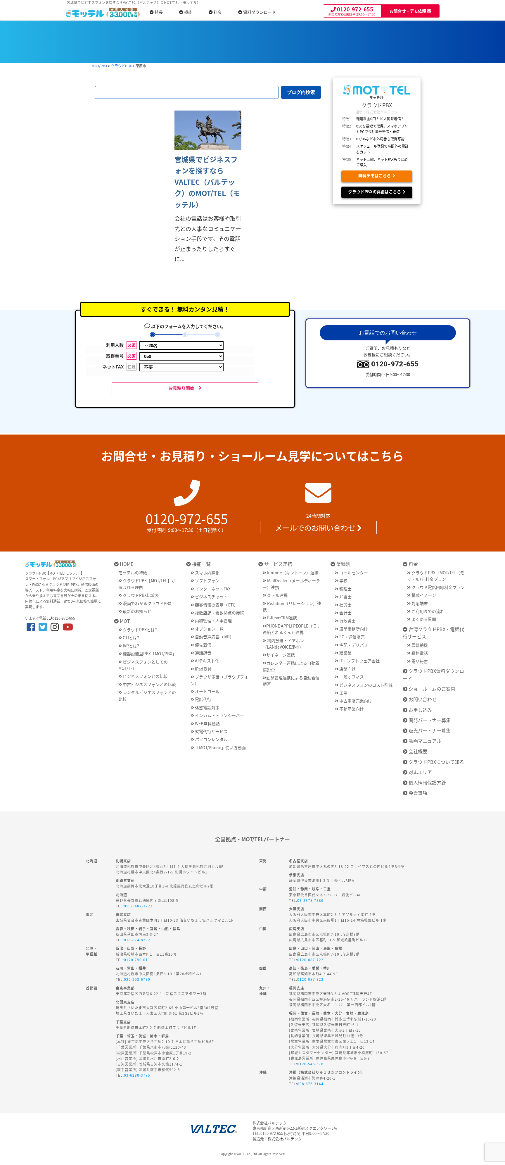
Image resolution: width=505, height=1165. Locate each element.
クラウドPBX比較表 (140, 595)
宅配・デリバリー (355, 645)
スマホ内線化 (206, 572)
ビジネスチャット (211, 596)
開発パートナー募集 (429, 719)
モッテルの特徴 (132, 572)
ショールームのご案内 (431, 688)
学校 (342, 580)
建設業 (345, 653)
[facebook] (31, 626)
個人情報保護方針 (426, 782)
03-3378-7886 (310, 900)
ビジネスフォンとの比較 (145, 676)
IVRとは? (130, 646)
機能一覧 (201, 563)
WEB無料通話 (207, 723)
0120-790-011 (137, 959)
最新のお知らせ (136, 611)
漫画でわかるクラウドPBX (146, 603)
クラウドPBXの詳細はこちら (375, 191)
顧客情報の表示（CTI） (216, 605)
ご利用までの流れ (427, 611)
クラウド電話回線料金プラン (438, 587)
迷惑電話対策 (206, 707)
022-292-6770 (137, 979)
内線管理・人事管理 (213, 620)
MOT (124, 620)
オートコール (206, 691)
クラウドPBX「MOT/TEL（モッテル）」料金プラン (435, 576)
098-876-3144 (310, 1083)
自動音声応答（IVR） (214, 637)
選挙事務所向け (353, 629)
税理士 (345, 589)
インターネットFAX (212, 589)
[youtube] (68, 626)
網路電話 (419, 653)
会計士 (345, 613)
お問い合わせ (422, 699)
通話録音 (202, 653)
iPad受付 (203, 669)
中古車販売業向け (355, 701)
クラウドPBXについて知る (435, 761)
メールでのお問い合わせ (316, 527)
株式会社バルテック (285, 1138)
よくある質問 (423, 619)
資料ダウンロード (259, 12)
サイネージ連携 (280, 655)
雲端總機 (419, 645)
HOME (126, 563)
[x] (43, 626)
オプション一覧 (209, 629)
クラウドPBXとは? (139, 630)
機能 (187, 12)
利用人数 (121, 345)
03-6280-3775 (137, 1075)
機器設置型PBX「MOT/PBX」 (149, 653)
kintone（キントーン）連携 (292, 572)
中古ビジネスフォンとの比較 (149, 684)
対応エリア (419, 771)
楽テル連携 (277, 595)
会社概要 (417, 751)
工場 (342, 693)
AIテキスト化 (206, 661)
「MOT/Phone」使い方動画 (220, 747)
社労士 (345, 605)
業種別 (342, 563)
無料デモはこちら (375, 175)
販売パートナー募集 (429, 730)
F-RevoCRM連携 (281, 618)
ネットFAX (119, 366)
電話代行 (202, 699)
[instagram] (55, 626)
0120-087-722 (310, 959)
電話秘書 (419, 661)
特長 (158, 12)
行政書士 (347, 620)
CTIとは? (130, 637)
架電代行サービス (211, 731)
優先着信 (202, 645)
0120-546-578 (310, 1063)
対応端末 (419, 603)
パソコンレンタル (211, 739)
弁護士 (345, 596)
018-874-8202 (137, 939)
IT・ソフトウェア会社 (359, 661)
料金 (217, 12)
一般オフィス (351, 677)
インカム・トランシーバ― (219, 715)
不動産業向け (351, 709)
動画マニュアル (424, 740)
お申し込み (419, 709)
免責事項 (417, 792)
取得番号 (121, 356)
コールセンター (353, 572)
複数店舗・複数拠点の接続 (219, 613)
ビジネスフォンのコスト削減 (365, 685)
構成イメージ (423, 595)
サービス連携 (277, 563)
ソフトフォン (206, 580)
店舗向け (347, 669)
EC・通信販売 (351, 637)
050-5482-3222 (138, 905)
